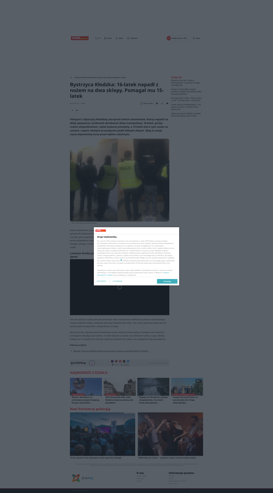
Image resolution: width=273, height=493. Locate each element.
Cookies (110, 275)
